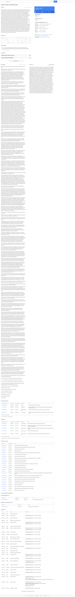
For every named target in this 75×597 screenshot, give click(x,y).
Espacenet (40, 37)
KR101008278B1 (4, 428)
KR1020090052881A (5, 499)
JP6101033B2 (4, 488)
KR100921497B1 (4, 479)
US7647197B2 (4, 452)
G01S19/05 (4, 47)
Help (49, 595)
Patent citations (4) (39, 34)
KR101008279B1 (4, 423)
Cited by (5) (44, 34)
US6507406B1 (4, 454)
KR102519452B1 (4, 433)
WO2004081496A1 (4, 409)
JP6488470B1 (4, 469)
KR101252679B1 (4, 465)
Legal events (48, 34)
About (26, 595)
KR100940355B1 (4, 445)
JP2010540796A (4, 477)
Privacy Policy (45, 595)
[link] (16, 48)
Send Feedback (30, 595)
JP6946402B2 (4, 450)
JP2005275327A (4, 484)
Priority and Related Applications (43, 35)
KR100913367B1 (4, 412)
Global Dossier (45, 37)
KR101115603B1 (4, 430)
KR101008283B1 (4, 425)
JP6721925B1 (4, 463)
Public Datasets (36, 595)
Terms (41, 595)
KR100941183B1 (4, 456)
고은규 (39, 15)
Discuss (48, 37)
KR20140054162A (4, 475)
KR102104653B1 (4, 486)
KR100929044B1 (4, 447)
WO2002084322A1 (4, 467)
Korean (41, 14)
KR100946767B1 (4, 490)
